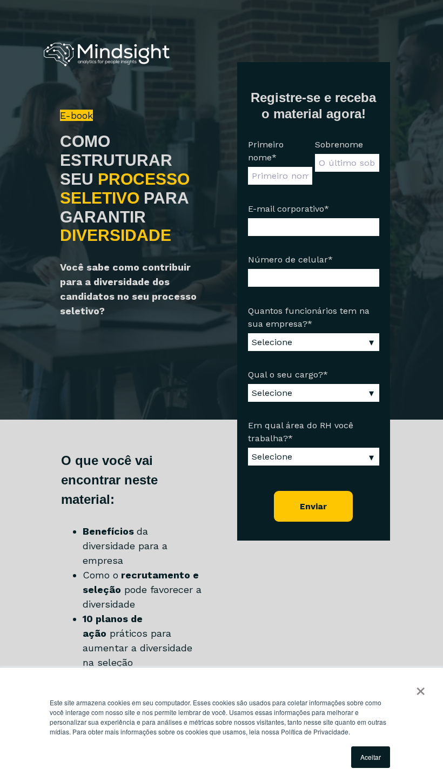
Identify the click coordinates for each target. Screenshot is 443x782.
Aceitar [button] (370, 756)
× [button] (420, 687)
